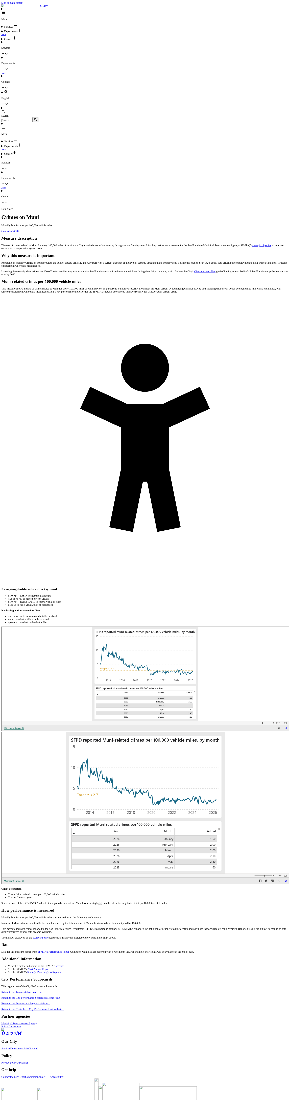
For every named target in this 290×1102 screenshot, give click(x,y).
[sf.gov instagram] (7, 1034)
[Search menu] (145, 110)
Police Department (11, 1026)
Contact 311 (43, 1076)
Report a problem (28, 1076)
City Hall (33, 1048)
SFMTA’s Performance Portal (53, 951)
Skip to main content (12, 2)
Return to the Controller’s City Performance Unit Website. (32, 1009)
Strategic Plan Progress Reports (44, 972)
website (60, 966)
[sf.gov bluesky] (19, 1034)
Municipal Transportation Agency (19, 1023)
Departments (17, 1048)
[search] (35, 119)
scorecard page (41, 937)
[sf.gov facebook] (3, 1034)
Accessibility (56, 1076)
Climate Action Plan (204, 271)
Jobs (3, 34)
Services (5, 1048)
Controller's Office (11, 231)
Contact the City (10, 1076)
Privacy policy (9, 1062)
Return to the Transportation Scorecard (21, 992)
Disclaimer (22, 1062)
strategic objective (261, 245)
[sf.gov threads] (11, 1034)
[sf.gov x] (15, 1034)
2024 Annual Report (38, 969)
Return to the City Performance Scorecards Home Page (30, 997)
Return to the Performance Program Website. (25, 1003)
